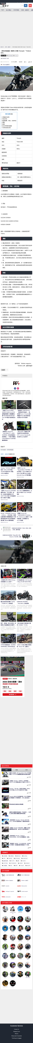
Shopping (3, 3)
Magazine (13, 3)
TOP (2, 10)
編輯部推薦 (5, 860)
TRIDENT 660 (5, 58)
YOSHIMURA (13, 863)
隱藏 (11, 114)
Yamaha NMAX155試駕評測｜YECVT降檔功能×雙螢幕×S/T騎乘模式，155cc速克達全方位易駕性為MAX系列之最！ (20, 797)
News (8, 3)
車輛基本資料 (5, 117)
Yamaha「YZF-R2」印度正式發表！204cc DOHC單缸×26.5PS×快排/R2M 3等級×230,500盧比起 (19, 789)
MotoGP (28, 865)
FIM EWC (10, 858)
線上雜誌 (8, 10)
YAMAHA (27, 863)
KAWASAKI (25, 858)
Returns (16, 1033)
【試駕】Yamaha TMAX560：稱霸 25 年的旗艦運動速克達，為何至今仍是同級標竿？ (19, 828)
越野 (18, 860)
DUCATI (12, 860)
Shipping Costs (16, 1031)
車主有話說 (10, 55)
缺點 (3, 124)
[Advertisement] (16, 29)
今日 (6, 769)
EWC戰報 (16, 10)
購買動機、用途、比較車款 (9, 120)
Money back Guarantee (17, 1035)
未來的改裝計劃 (6, 127)
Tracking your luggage (16, 1038)
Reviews (24, 2)
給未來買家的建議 (7, 125)
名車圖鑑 (5, 865)
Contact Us (16, 1029)
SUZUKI (23, 860)
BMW (16, 865)
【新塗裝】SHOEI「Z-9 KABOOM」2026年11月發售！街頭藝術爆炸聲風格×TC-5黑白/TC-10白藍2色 (20, 844)
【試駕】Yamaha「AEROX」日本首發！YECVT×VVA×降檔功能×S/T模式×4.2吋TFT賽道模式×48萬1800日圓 (19, 781)
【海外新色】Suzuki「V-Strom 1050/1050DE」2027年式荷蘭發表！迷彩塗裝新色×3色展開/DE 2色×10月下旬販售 (19, 836)
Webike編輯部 (6, 64)
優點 (3, 122)
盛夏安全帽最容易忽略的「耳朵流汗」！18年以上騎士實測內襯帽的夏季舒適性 (20, 813)
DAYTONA (5, 863)
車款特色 (4, 118)
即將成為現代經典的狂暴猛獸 (16, 804)
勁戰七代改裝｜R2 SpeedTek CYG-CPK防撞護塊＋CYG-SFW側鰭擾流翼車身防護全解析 (20, 773)
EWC (11, 865)
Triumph (16, 55)
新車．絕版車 (25, 10)
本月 (26, 769)
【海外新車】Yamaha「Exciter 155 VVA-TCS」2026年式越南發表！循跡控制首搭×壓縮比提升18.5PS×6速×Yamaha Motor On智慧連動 (20, 820)
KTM (4, 858)
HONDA (21, 863)
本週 (16, 769)
